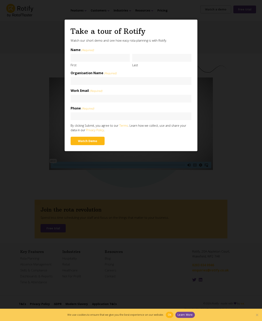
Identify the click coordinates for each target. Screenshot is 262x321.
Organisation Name (94, 73)
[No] (257, 315)
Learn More (185, 314)
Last (135, 65)
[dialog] (131, 85)
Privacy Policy (95, 130)
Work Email (86, 90)
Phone (82, 108)
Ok (170, 314)
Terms (123, 125)
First (74, 65)
